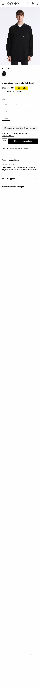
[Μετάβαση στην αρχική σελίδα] (13, 3)
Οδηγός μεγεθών (8, 136)
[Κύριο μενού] (3, 3)
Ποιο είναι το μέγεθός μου (28, 128)
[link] (32, 3)
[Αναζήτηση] (28, 3)
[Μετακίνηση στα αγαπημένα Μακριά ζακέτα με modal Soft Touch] (4, 141)
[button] (37, 3)
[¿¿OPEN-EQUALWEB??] (32, 655)
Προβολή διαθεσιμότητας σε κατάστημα (16, 149)
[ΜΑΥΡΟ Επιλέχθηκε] (4, 73)
